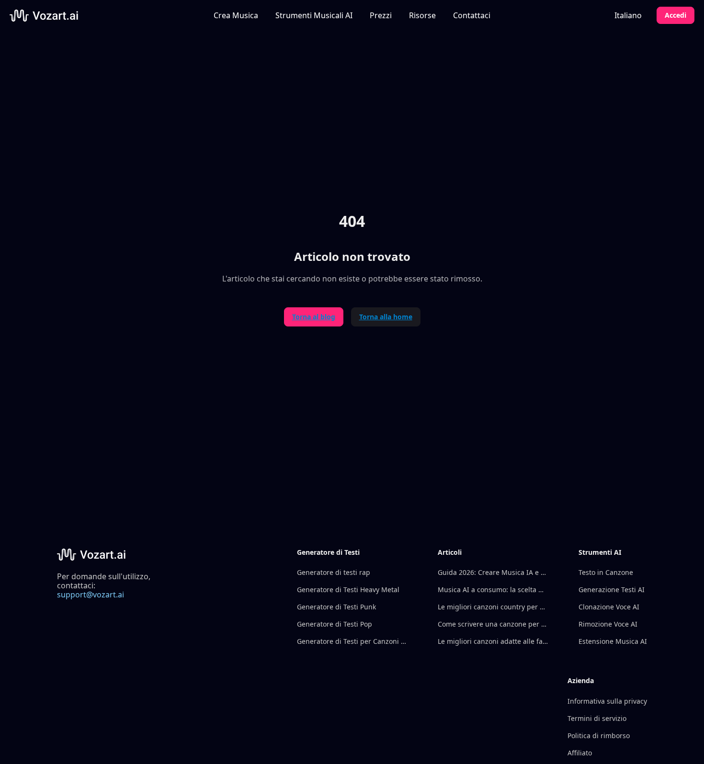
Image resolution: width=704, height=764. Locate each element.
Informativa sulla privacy (607, 701)
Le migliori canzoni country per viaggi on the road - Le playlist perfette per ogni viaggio (493, 606)
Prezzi (381, 15)
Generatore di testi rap (333, 572)
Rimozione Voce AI (608, 624)
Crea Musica (236, 15)
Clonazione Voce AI (609, 606)
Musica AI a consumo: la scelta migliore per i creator (493, 589)
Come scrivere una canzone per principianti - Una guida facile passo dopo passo (493, 624)
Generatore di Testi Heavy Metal (348, 589)
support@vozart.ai (90, 594)
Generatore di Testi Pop (334, 624)
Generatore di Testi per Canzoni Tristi (352, 641)
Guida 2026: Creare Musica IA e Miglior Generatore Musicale (493, 572)
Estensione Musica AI (613, 641)
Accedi (675, 15)
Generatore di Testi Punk (336, 606)
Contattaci (471, 15)
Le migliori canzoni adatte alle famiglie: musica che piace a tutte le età (493, 641)
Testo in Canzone (606, 572)
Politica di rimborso (599, 735)
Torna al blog (313, 316)
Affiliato (580, 752)
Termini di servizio (597, 718)
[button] (313, 15)
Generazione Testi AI (612, 589)
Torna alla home (385, 316)
